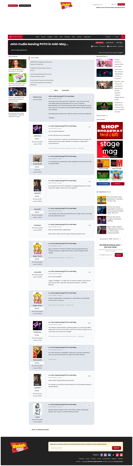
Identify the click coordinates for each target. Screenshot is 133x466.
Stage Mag (87, 37)
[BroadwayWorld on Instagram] (105, 454)
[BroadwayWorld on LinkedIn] (109, 454)
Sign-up (113, 4)
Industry (50, 37)
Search (104, 46)
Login (116, 37)
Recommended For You (104, 192)
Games (79, 37)
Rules (121, 46)
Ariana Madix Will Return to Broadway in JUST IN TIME (16, 66)
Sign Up (116, 448)
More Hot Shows (103, 183)
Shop (73, 37)
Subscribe (65, 90)
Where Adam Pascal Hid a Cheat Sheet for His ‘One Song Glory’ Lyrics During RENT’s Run (41, 82)
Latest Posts (109, 42)
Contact (93, 459)
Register (108, 37)
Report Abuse (113, 46)
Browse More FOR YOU (109, 239)
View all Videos (101, 115)
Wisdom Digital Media (95, 461)
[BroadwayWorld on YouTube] (121, 454)
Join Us (99, 459)
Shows (43, 37)
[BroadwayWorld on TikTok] (113, 454)
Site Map (120, 459)
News (37, 37)
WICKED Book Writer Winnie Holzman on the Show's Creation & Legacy (119, 107)
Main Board (99, 42)
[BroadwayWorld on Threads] (117, 454)
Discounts (117, 183)
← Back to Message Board (18, 50)
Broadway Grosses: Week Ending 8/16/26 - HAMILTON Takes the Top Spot (16, 110)
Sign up (118, 255)
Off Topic (119, 42)
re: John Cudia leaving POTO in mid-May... (62, 126)
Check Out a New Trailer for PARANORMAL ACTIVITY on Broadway (119, 74)
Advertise (81, 459)
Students (67, 37)
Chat (55, 37)
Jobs (60, 37)
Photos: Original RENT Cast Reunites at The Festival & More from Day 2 (16, 95)
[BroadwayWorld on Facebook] (101, 454)
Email (56, 90)
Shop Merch (14, 5)
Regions (114, 459)
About (87, 459)
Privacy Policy (118, 461)
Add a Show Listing (25, 5)
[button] (123, 37)
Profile (37, 139)
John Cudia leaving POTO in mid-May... (61, 96)
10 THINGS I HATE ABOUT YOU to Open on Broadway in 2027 (17, 80)
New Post (95, 46)
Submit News (106, 459)
